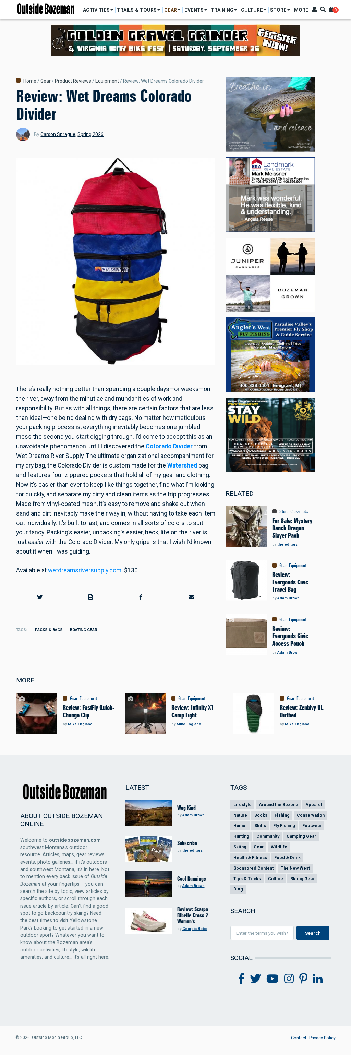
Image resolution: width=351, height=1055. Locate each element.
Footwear (312, 825)
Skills (260, 825)
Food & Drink (287, 857)
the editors (287, 544)
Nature (240, 815)
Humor (240, 825)
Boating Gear (83, 630)
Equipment (107, 81)
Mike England (80, 724)
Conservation (311, 815)
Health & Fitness (250, 857)
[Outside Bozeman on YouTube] (272, 979)
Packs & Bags (49, 630)
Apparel (313, 804)
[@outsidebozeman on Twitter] (255, 979)
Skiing (239, 846)
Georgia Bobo (194, 928)
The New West (295, 868)
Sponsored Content (253, 868)
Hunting (241, 836)
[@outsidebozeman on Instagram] (289, 979)
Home (29, 81)
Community (267, 836)
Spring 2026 (90, 134)
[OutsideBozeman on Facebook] (241, 979)
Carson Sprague (57, 134)
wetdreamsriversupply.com (84, 570)
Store (283, 511)
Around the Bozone (278, 804)
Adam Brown (288, 598)
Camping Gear (301, 836)
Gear (45, 81)
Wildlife (279, 846)
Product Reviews (73, 81)
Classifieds (299, 511)
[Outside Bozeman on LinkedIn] (318, 979)
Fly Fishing (284, 825)
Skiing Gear (302, 878)
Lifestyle (242, 804)
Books (260, 815)
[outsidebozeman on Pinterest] (303, 979)
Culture (275, 878)
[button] (40, 597)
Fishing (282, 815)
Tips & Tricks (247, 878)
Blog (238, 889)
